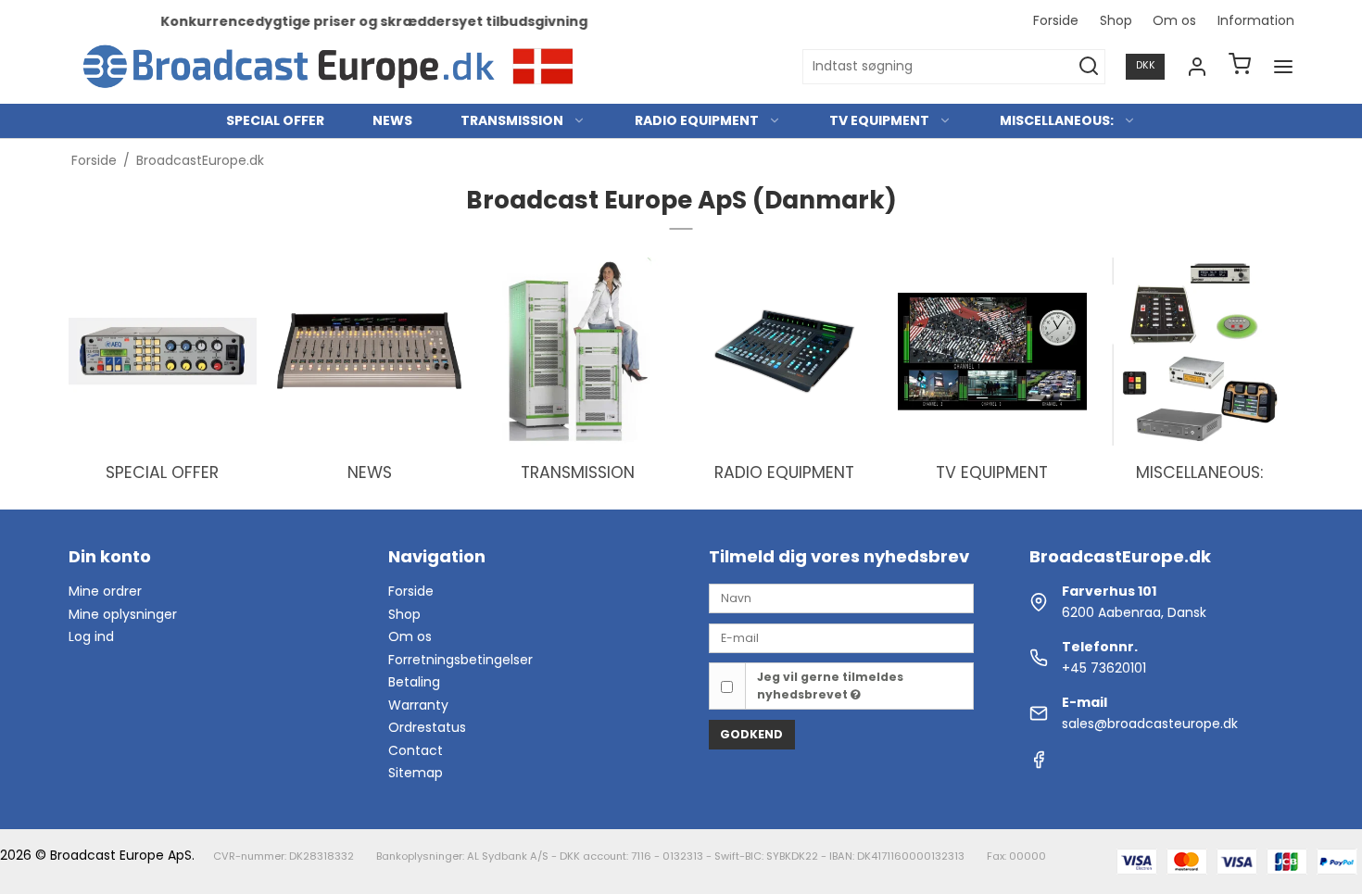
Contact (415, 750)
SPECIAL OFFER (275, 120)
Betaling (414, 682)
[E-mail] (841, 637)
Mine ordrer (105, 591)
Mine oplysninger (123, 614)
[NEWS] (369, 352)
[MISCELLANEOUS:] (1199, 352)
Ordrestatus (427, 727)
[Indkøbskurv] (1240, 66)
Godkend (751, 734)
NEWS (392, 120)
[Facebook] (1038, 764)
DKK (1145, 65)
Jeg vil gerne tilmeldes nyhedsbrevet (830, 685)
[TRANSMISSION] (577, 352)
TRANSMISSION (511, 120)
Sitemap (415, 772)
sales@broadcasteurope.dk (1150, 723)
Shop (1116, 20)
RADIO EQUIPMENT (697, 120)
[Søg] (1088, 66)
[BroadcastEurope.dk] (332, 67)
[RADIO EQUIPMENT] (784, 352)
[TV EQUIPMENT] (992, 352)
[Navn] (841, 597)
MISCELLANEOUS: (1057, 120)
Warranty (418, 705)
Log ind (91, 636)
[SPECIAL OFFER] (163, 352)
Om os (1174, 20)
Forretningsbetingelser (460, 659)
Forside (1055, 20)
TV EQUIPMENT (879, 120)
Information (1255, 20)
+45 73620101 (1104, 668)
